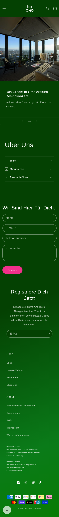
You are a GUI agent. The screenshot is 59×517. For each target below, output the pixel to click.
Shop (9, 363)
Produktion (13, 377)
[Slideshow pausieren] (55, 121)
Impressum (13, 427)
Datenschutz (14, 413)
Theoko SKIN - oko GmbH (32, 508)
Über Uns (12, 385)
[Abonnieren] (48, 334)
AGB (9, 420)
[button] (4, 8)
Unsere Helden (15, 370)
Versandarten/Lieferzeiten (21, 405)
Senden (12, 270)
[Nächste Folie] (36, 121)
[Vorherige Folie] (22, 121)
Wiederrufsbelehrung (18, 435)
